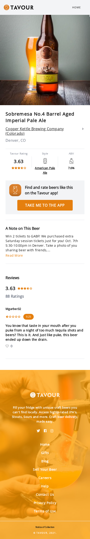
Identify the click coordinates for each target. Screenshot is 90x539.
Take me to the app (45, 205)
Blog (45, 461)
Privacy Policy (45, 503)
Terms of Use (45, 511)
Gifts (45, 453)
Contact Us (45, 494)
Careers (45, 478)
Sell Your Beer (45, 469)
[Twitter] (38, 429)
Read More (14, 255)
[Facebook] (45, 429)
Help (45, 486)
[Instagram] (51, 429)
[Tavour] (45, 392)
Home (76, 7)
